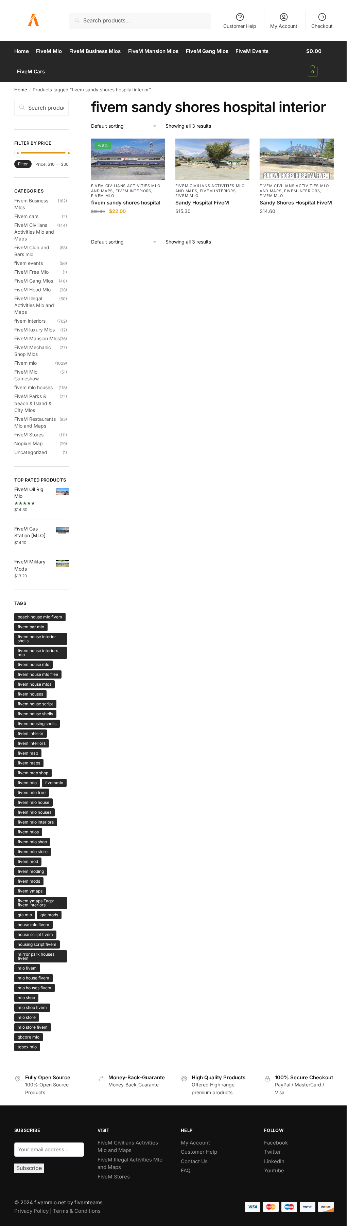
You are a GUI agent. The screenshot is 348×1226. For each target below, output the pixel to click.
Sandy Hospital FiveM (202, 202)
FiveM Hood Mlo (32, 289)
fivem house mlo (33, 664)
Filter (23, 163)
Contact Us (194, 1161)
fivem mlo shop (32, 841)
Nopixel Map (28, 443)
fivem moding (31, 871)
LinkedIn (275, 1161)
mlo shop (26, 997)
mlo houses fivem (34, 987)
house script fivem (35, 934)
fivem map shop (33, 772)
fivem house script (35, 703)
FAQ (185, 1170)
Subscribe (29, 1168)
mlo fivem (27, 968)
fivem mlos (28, 831)
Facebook (276, 1142)
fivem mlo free (32, 792)
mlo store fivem (33, 1027)
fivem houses (30, 694)
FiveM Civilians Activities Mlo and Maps (34, 232)
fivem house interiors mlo (38, 652)
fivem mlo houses (33, 387)
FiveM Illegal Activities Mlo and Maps (34, 305)
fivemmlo (54, 782)
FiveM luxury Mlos (34, 329)
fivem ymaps (30, 891)
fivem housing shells (37, 723)
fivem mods (29, 881)
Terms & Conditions (77, 1211)
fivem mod (28, 861)
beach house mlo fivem (40, 616)
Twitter (272, 1152)
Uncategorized (30, 452)
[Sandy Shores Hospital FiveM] (297, 159)
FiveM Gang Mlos (33, 281)
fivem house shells (35, 713)
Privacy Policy (31, 1211)
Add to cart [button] (128, 226)
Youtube (274, 1170)
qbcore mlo (28, 1037)
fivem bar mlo (31, 626)
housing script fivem (37, 944)
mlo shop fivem (32, 1007)
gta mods (49, 914)
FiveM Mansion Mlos (37, 338)
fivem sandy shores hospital (125, 202)
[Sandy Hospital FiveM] (212, 159)
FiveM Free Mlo (31, 272)
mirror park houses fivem (36, 956)
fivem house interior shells (37, 638)
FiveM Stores (29, 434)
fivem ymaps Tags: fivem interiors (36, 902)
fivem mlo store (33, 851)
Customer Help (239, 26)
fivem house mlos (34, 684)
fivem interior (31, 733)
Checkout (322, 26)
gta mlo (25, 914)
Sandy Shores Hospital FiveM (296, 202)
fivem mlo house (33, 802)
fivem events (28, 263)
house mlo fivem (33, 924)
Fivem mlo (102, 195)
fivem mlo (27, 782)
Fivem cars (26, 216)
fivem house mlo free (38, 674)
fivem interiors (134, 190)
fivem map (28, 753)
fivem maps (29, 762)
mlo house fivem (33, 977)
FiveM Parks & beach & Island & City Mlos (33, 403)
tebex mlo (27, 1046)
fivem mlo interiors (36, 822)
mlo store (27, 1017)
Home (20, 89)
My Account (283, 26)
